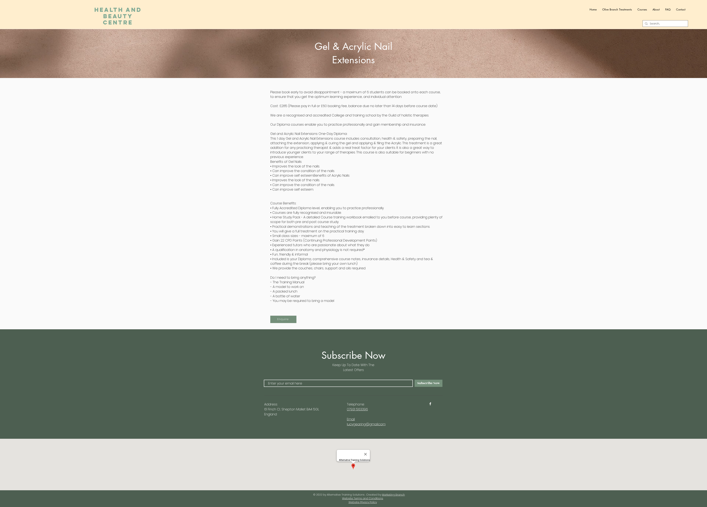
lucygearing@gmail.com (366, 424)
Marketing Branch (393, 495)
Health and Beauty (118, 16)
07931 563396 (357, 409)
